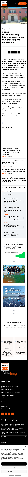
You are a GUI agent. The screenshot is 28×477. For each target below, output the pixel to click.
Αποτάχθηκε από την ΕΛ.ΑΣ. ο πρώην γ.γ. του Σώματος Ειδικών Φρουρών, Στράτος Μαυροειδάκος (20, 351)
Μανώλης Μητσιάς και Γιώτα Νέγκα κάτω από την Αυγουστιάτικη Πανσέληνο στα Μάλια (12, 162)
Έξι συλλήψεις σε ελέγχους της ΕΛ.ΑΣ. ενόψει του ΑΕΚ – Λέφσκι (13, 433)
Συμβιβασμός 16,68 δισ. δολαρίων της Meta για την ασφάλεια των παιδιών (11, 234)
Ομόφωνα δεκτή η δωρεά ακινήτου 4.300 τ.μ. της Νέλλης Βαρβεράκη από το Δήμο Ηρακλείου (13, 151)
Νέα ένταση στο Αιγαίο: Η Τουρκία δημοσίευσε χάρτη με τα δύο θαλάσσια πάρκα (12, 424)
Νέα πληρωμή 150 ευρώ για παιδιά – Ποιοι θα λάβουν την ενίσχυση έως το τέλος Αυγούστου (12, 226)
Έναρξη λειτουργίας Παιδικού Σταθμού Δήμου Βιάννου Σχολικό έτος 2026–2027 (14, 170)
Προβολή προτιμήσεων (14, 472)
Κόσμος (6, 230)
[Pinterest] (15, 52)
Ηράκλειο (10, 26)
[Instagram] (6, 414)
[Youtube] (12, 414)
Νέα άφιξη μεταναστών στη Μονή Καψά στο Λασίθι (13, 188)
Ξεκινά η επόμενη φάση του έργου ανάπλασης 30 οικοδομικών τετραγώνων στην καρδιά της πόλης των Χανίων (7, 352)
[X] (12, 52)
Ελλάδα (6, 214)
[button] (26, 446)
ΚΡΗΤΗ (4, 26)
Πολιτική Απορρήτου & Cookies (15, 475)
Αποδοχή (14, 464)
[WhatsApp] (19, 52)
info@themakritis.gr (9, 389)
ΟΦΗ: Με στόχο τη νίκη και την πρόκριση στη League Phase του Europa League (12, 429)
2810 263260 (7, 391)
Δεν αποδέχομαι (14, 468)
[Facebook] (9, 52)
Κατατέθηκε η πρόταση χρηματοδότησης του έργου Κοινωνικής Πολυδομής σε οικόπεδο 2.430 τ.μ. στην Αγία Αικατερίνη (14, 179)
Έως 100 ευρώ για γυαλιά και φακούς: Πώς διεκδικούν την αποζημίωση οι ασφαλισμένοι (12, 218)
